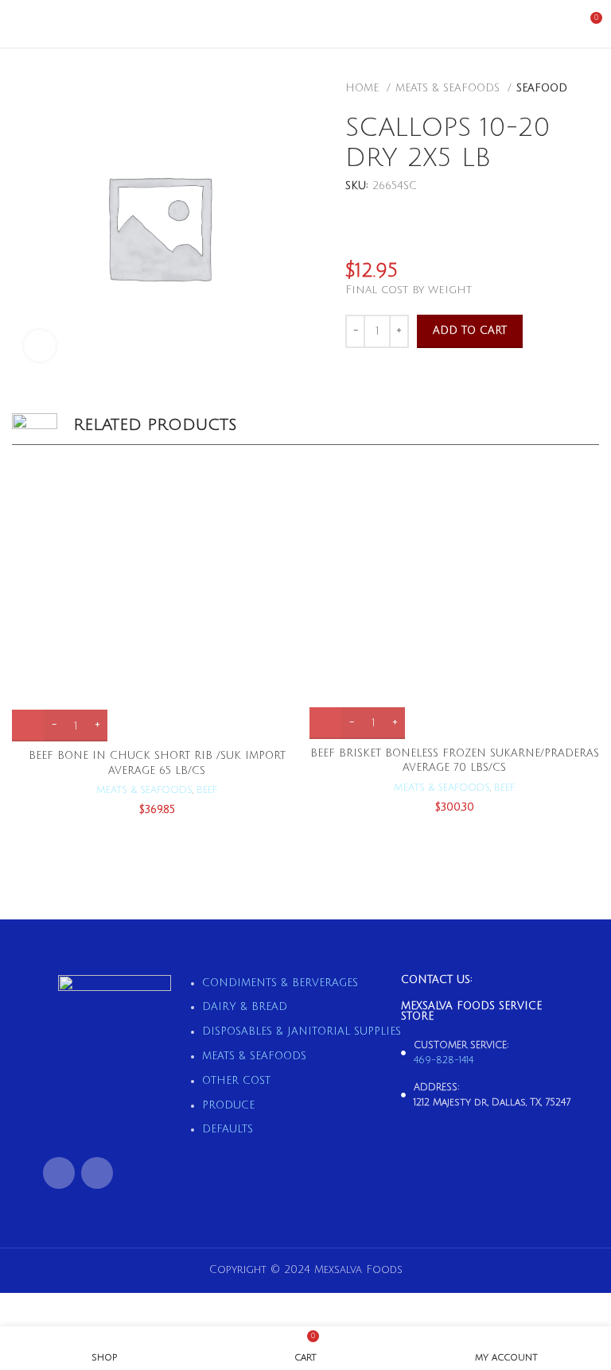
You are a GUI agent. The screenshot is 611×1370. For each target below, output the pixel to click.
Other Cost (236, 1080)
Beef (207, 789)
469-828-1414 (443, 1060)
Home (364, 88)
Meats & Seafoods (449, 88)
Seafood (541, 88)
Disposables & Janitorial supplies (301, 1031)
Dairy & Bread (244, 1006)
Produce (228, 1105)
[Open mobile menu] (18, 24)
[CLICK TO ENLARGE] (40, 346)
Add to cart (470, 330)
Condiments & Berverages (280, 983)
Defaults (227, 1129)
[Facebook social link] (59, 1173)
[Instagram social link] (97, 1173)
